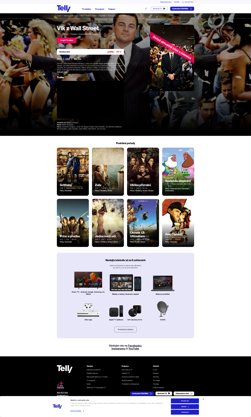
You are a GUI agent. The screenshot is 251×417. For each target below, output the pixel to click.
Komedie (102, 16)
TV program (99, 9)
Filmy (82, 16)
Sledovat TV (157, 8)
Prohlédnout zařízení (125, 329)
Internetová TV (127, 370)
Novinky (156, 377)
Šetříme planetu (127, 380)
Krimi (88, 16)
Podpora (111, 9)
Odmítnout (185, 412)
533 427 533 (62, 393)
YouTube (133, 348)
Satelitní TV (126, 373)
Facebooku (134, 345)
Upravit (183, 406)
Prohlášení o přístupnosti (130, 384)
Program (75, 16)
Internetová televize (93, 370)
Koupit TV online (66, 40)
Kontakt (176, 2)
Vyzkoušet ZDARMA (180, 8)
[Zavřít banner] (203, 399)
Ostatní (94, 16)
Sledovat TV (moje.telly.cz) (96, 387)
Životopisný (112, 16)
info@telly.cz (62, 395)
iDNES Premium (158, 387)
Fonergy (156, 384)
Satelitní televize (92, 373)
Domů (59, 16)
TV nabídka (86, 9)
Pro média (156, 380)
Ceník (88, 384)
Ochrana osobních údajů (130, 377)
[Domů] (64, 8)
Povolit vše (185, 401)
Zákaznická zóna (165, 2)
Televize (66, 16)
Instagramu (118, 348)
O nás (155, 370)
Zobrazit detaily (75, 411)
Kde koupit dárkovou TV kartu (97, 377)
